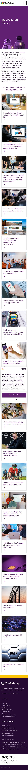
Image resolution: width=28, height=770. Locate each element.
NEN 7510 (20, 744)
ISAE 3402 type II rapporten (18, 747)
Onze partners (5, 705)
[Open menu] (25, 3)
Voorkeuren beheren (14, 399)
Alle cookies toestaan (14, 394)
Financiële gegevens (7, 739)
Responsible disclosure (8, 716)
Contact (3, 707)
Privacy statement (6, 709)
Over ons (4, 703)
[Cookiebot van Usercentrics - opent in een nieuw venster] (20, 369)
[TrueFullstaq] (7, 3)
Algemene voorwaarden (8, 714)
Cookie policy (5, 712)
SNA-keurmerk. (13, 749)
